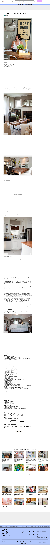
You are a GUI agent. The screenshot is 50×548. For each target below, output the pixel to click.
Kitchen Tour (22, 421)
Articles (25, 3)
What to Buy (35, 3)
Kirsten (7, 64)
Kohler (7, 356)
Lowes (27, 358)
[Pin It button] (7, 58)
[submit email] (47, 535)
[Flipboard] (33, 534)
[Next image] (31, 178)
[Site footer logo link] (11, 532)
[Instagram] (29, 531)
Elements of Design (10, 357)
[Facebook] (29, 533)
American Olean (9, 418)
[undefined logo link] (8, 1)
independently (5, 62)
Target (15, 398)
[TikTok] (33, 531)
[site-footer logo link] (3, 541)
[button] (30, 58)
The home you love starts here (28, 526)
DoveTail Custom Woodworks (15, 384)
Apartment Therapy (9, 60)
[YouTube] (29, 534)
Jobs (2, 544)
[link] (7, 460)
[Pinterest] (33, 533)
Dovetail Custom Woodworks (18, 387)
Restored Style (13, 420)
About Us (22, 532)
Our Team (22, 531)
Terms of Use (40, 537)
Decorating (20, 3)
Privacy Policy (45, 537)
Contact (22, 533)
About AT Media (4, 542)
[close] (49, 545)
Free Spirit (18, 408)
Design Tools (30, 3)
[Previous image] (29, 178)
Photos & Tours (15, 3)
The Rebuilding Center (25, 388)
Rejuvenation (14, 396)
